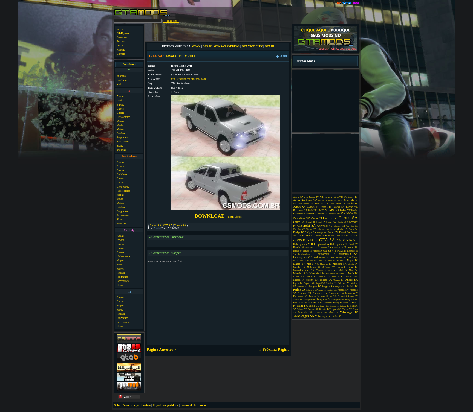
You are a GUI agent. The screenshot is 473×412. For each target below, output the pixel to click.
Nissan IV (299, 280)
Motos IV (324, 276)
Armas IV (352, 197)
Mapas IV (352, 260)
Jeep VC (335, 251)
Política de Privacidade (194, 405)
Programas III (304, 293)
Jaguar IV (307, 251)
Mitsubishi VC (332, 273)
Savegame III (309, 299)
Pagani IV (297, 283)
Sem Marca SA (315, 302)
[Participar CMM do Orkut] (356, 3)
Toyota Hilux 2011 (180, 56)
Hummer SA (324, 247)
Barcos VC (352, 207)
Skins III (347, 303)
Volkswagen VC (323, 316)
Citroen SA (323, 229)
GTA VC (352, 240)
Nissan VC (326, 280)
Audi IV (319, 203)
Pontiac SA (332, 290)
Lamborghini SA (348, 253)
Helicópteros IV (301, 244)
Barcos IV (326, 207)
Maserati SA (340, 263)
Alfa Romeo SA (327, 197)
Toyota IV (324, 309)
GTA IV (207, 46)
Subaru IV (345, 306)
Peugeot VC (340, 286)
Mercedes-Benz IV (347, 267)
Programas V (351, 293)
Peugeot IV (315, 286)
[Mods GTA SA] (129, 370)
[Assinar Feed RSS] (338, 3)
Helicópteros (123, 116)
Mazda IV (353, 264)
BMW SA (333, 210)
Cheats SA (331, 222)
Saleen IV (297, 299)
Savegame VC (351, 299)
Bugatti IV (301, 213)
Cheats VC (342, 222)
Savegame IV (323, 299)
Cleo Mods (123, 186)
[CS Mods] (129, 342)
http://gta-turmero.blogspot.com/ (189, 78)
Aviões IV (352, 203)
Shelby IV (328, 303)
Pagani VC (320, 283)
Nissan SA (312, 279)
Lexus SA (311, 260)
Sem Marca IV (300, 303)
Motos (120, 129)
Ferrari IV (333, 232)
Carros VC (299, 221)
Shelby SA (337, 303)
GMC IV (348, 236)
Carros (120, 108)
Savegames (123, 141)
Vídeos (120, 84)
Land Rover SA (337, 257)
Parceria (121, 49)
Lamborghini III (306, 254)
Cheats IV (321, 222)
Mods (120, 125)
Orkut (120, 45)
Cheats (120, 112)
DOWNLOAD (218, 216)
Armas (120, 96)
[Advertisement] (218, 32)
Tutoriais (121, 149)
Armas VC (311, 200)
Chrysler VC (299, 229)
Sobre (117, 405)
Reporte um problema (165, 405)
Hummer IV (311, 247)
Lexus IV (301, 260)
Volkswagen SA (303, 316)
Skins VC (314, 306)
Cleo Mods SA (338, 228)
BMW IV (322, 210)
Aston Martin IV (335, 200)
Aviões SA (299, 206)
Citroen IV (311, 229)
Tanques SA (313, 309)
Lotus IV (322, 260)
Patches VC (302, 286)
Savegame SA (337, 299)
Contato (121, 53)
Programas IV (319, 293)
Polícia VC (311, 290)
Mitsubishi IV (300, 273)
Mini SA (353, 270)
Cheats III (311, 222)
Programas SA (336, 293)
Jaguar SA (317, 251)
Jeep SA (327, 250)
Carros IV (330, 218)
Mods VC (311, 276)
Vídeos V (333, 312)
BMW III (312, 210)
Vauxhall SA (320, 312)
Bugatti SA (311, 213)
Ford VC (340, 236)
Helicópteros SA (320, 244)
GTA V (196, 46)
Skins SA (302, 305)
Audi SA (330, 203)
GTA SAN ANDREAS (227, 46)
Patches (121, 133)
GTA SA (167, 225)
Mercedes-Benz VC (326, 270)
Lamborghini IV (325, 254)
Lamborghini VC (302, 257)
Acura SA (298, 197)
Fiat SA (309, 235)
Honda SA (299, 247)
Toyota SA (180, 225)
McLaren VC (328, 267)
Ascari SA (322, 200)
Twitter (120, 41)
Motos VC (352, 276)
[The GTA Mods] (129, 380)
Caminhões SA (349, 213)
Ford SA (330, 235)
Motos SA (338, 276)
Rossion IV (353, 296)
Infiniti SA (297, 251)
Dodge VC (322, 232)
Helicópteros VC (339, 244)
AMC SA (342, 197)
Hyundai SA (351, 247)
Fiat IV (301, 235)
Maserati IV (326, 264)
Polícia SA (299, 289)
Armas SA (299, 200)
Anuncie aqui (131, 405)
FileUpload (123, 33)
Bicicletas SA (300, 210)
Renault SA (326, 296)
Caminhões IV (334, 213)
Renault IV (314, 296)
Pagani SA (309, 283)
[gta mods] (129, 361)
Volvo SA (337, 316)
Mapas (120, 120)
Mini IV (343, 270)
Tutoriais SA (305, 312)
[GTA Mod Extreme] (129, 389)
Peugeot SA (328, 286)
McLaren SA (313, 267)
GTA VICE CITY (252, 46)
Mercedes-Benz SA (303, 270)
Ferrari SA (344, 232)
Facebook (122, 37)
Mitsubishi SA (317, 273)
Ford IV (319, 235)
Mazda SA (299, 267)
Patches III (331, 283)
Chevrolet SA (306, 225)
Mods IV (353, 273)
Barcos (120, 104)
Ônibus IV (338, 280)
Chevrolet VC (325, 225)
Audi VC (341, 203)
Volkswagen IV (349, 312)
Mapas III (341, 260)
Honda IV (353, 244)
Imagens (121, 75)
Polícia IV (352, 286)
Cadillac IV (322, 213)
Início (120, 29)
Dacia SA (353, 229)
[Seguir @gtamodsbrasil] (346, 3)
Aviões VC (313, 207)
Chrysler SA (352, 226)
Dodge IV (298, 232)
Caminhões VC (301, 218)
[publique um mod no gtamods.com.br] (325, 49)
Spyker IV (334, 306)
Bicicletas (122, 174)
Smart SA (324, 306)
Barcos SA (339, 207)
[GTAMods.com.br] (142, 15)
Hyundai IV (337, 247)
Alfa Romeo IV (311, 197)
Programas (122, 79)
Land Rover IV (320, 257)
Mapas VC (313, 263)
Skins (120, 145)
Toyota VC (347, 309)
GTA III (269, 46)
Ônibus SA (351, 279)
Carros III (316, 218)
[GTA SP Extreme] (129, 351)
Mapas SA (299, 263)
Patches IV (343, 283)
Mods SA (299, 276)
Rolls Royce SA (340, 296)
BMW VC (345, 210)
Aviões (120, 100)
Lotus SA (331, 260)
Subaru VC (302, 309)
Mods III (343, 273)
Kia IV (343, 251)
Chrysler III (339, 226)
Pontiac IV (321, 290)
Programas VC (300, 296)
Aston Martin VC (305, 204)
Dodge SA (310, 232)
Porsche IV (343, 289)
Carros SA (155, 225)
